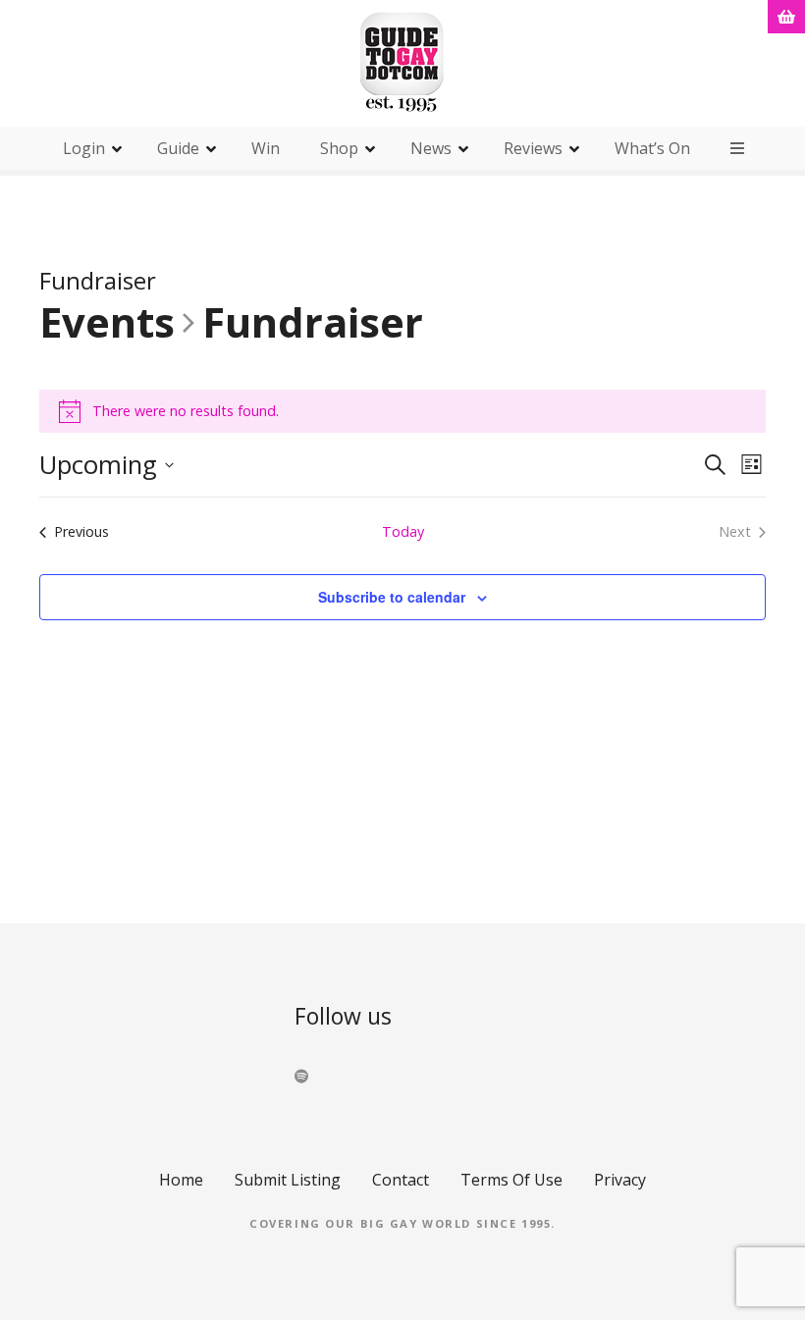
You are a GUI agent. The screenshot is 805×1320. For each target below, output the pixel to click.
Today (403, 531)
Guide (178, 148)
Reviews (533, 148)
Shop (339, 148)
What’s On (652, 148)
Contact (400, 1179)
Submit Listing (288, 1179)
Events (107, 323)
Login (84, 148)
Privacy (620, 1179)
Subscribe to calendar (391, 597)
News (431, 148)
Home (181, 1179)
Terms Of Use (511, 1179)
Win (265, 148)
